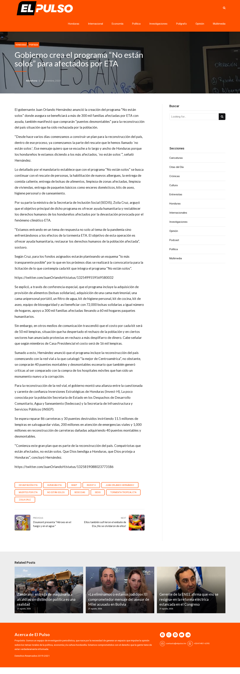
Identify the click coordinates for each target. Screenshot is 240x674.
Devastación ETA (28, 485)
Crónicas (174, 176)
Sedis (97, 492)
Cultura (173, 185)
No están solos (55, 492)
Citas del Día (176, 167)
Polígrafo (181, 23)
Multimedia (219, 23)
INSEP (74, 485)
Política (136, 23)
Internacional (95, 23)
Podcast (174, 240)
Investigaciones (158, 23)
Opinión (200, 23)
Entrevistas (175, 194)
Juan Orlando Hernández (120, 485)
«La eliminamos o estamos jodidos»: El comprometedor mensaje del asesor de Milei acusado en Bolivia (118, 599)
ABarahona (31, 80)
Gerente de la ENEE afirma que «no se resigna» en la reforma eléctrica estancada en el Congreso (188, 599)
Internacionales (178, 212)
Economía (117, 23)
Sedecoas (79, 492)
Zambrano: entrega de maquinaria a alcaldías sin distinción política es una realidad (46, 599)
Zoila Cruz (25, 500)
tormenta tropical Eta (123, 492)
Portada (33, 45)
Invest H (91, 485)
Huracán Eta (54, 485)
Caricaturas (176, 157)
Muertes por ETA (28, 492)
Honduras (73, 23)
